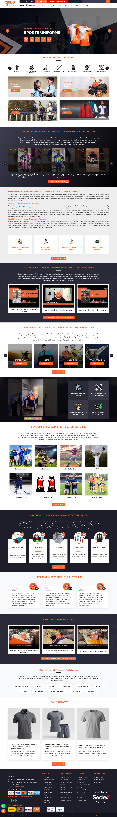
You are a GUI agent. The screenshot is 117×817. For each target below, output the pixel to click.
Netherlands (39, 691)
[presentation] (5, 163)
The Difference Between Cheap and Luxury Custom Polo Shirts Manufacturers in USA (24, 746)
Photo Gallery (48, 790)
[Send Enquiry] (3, 811)
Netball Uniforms (66, 800)
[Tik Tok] (16, 800)
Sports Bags (82, 800)
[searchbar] (108, 1)
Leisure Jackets (83, 790)
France (25, 691)
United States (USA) (21, 686)
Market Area (47, 802)
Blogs (45, 795)
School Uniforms (49, 779)
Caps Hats (81, 782)
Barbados (91, 691)
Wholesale (89, 6)
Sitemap (46, 800)
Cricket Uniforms (66, 795)
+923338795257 (19, 787)
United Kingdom (83, 686)
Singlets (80, 797)
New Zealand (66, 686)
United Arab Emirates (57, 691)
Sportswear (54, 6)
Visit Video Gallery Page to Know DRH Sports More (58, 317)
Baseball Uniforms (66, 790)
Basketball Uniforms (67, 792)
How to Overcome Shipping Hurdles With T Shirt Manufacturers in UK (92, 746)
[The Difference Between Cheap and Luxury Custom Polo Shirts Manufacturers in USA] (24, 724)
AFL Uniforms (65, 779)
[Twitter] (37, 1)
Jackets (97, 6)
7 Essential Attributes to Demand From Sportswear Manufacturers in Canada (57, 746)
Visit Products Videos (31, 418)
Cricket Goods (48, 785)
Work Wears (106, 6)
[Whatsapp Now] (3, 806)
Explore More (57, 504)
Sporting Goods (64, 6)
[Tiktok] (45, 1)
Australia (51, 686)
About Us (47, 777)
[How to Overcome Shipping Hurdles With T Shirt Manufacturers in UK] (93, 724)
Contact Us (47, 797)
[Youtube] (13, 800)
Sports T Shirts (82, 777)
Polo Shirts (81, 792)
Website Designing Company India (92, 815)
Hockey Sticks (48, 787)
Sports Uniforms (42, 6)
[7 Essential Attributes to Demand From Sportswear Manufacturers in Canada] (58, 724)
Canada (38, 686)
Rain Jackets (82, 795)
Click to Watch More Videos (57, 181)
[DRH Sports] (9, 3)
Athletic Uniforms (66, 787)
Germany (99, 686)
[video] (32, 397)
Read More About (57, 258)
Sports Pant (81, 779)
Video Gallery (48, 792)
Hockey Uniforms (66, 797)
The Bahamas (76, 691)
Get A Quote (57, 372)
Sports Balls (47, 782)
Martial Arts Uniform (77, 6)
